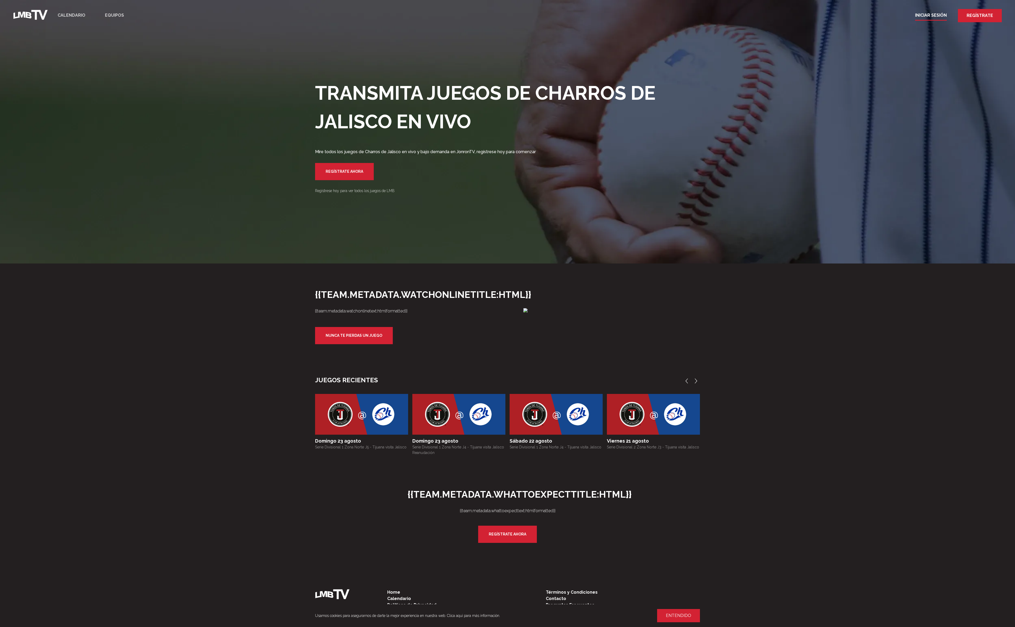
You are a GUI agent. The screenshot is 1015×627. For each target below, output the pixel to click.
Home (393, 592)
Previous (688, 381)
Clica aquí (455, 616)
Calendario (71, 15)
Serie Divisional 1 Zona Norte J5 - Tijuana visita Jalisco (361, 447)
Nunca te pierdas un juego (354, 335)
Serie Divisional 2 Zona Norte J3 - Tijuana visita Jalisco (653, 447)
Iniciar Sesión (931, 15)
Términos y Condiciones (572, 592)
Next (697, 381)
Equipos (114, 15)
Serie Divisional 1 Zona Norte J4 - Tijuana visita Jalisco (555, 447)
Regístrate (980, 15)
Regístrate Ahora (344, 171)
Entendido (678, 615)
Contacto (556, 598)
